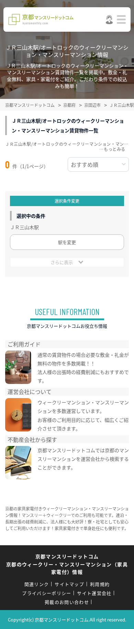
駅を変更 (67, 242)
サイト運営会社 (94, 593)
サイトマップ (69, 584)
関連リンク (36, 584)
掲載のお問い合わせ (67, 602)
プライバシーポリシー (46, 593)
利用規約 (100, 584)
